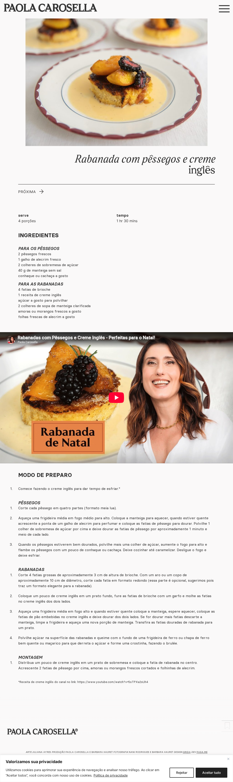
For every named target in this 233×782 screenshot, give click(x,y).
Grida (187, 752)
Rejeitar (181, 772)
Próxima (27, 191)
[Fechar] (228, 759)
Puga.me (202, 752)
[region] (116, 768)
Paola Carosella (50, 8)
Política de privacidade (111, 775)
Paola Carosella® (42, 732)
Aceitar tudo (211, 772)
